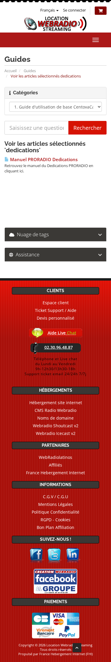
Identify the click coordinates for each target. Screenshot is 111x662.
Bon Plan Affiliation (55, 527)
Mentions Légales (55, 504)
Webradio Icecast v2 (55, 433)
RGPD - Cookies (55, 519)
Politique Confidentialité (55, 512)
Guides (30, 70)
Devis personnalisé (55, 318)
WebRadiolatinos (55, 457)
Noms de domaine (55, 418)
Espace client (56, 302)
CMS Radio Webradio (55, 410)
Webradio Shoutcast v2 (55, 425)
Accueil (10, 70)
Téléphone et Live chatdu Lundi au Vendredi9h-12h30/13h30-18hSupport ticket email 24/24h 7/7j (55, 366)
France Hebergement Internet (55, 472)
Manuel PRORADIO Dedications (43, 159)
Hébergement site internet (55, 402)
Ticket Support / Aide (55, 310)
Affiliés (55, 465)
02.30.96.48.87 (58, 347)
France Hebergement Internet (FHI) (66, 654)
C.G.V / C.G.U (55, 496)
